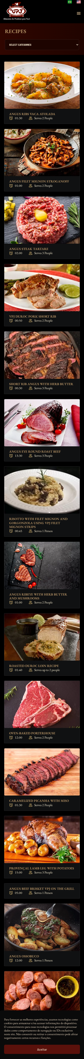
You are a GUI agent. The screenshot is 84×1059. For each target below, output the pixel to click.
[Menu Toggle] (79, 13)
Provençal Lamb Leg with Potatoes (41, 868)
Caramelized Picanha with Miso (39, 801)
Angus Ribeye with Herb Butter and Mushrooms (38, 596)
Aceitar (42, 1049)
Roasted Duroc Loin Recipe (34, 666)
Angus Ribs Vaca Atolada (32, 114)
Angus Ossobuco (24, 956)
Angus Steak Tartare (28, 249)
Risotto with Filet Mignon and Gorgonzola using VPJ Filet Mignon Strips (38, 523)
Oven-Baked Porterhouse (32, 733)
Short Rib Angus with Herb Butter (41, 384)
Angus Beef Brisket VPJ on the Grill (41, 889)
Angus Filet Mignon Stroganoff (39, 181)
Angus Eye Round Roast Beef (35, 451)
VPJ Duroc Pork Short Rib (32, 316)
